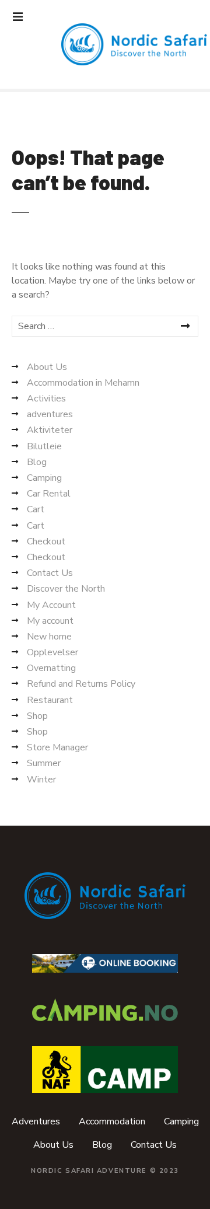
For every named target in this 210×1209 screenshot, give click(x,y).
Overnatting (51, 668)
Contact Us (50, 573)
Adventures (36, 1121)
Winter (41, 779)
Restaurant (50, 700)
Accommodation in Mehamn (83, 382)
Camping (44, 477)
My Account (51, 605)
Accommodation (112, 1121)
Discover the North (66, 588)
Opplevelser (52, 652)
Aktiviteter (49, 430)
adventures (50, 414)
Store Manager (57, 747)
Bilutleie (44, 446)
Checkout (46, 541)
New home (49, 636)
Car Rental (49, 493)
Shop (37, 716)
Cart (35, 509)
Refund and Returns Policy (81, 683)
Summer (44, 763)
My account (50, 620)
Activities (46, 398)
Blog (37, 462)
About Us (47, 367)
